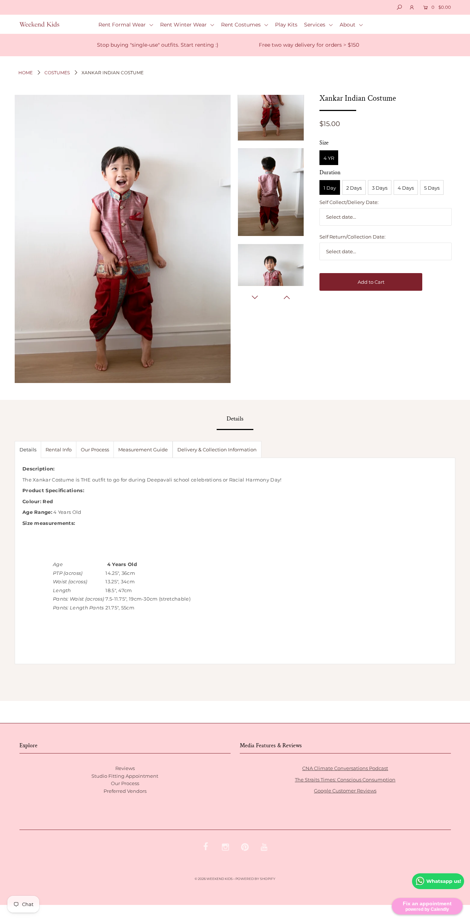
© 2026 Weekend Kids (214, 879)
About (348, 24)
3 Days (379, 188)
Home (25, 72)
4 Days (406, 188)
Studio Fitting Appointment (124, 776)
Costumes (57, 72)
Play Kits (286, 24)
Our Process (95, 449)
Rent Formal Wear (122, 24)
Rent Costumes (241, 24)
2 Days (354, 188)
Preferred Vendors (125, 791)
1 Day (329, 188)
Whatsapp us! (443, 881)
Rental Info (59, 449)
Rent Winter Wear (184, 24)
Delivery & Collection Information (217, 449)
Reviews (125, 768)
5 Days (432, 188)
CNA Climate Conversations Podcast (345, 768)
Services (315, 24)
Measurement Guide (143, 449)
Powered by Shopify (255, 879)
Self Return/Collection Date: (352, 237)
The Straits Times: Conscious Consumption (345, 780)
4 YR (328, 158)
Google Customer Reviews (345, 791)
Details (27, 449)
